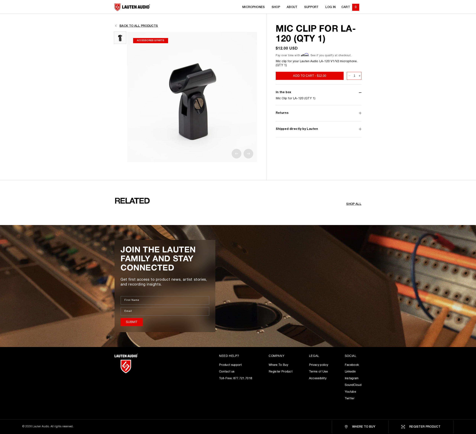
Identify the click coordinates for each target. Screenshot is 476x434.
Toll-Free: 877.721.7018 (235, 378)
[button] (350, 7)
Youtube (350, 392)
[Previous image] (236, 154)
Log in (330, 7)
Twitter (349, 398)
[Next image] (248, 154)
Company (276, 355)
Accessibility (318, 378)
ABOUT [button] (292, 7)
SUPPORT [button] (311, 7)
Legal (314, 355)
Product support (230, 365)
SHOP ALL (353, 204)
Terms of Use (318, 371)
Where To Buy (278, 365)
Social (350, 355)
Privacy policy (318, 365)
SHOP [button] (276, 7)
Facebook (352, 365)
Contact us (226, 371)
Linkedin (350, 371)
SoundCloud (353, 385)
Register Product (280, 371)
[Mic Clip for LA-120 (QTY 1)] (120, 37)
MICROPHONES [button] (253, 7)
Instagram (352, 378)
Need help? (229, 355)
